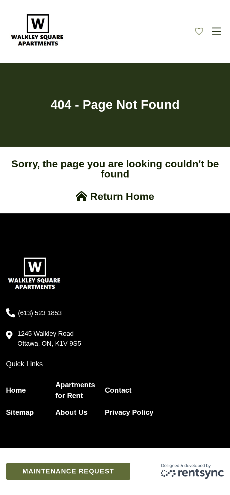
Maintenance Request (68, 471)
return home (120, 196)
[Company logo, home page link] (39, 31)
